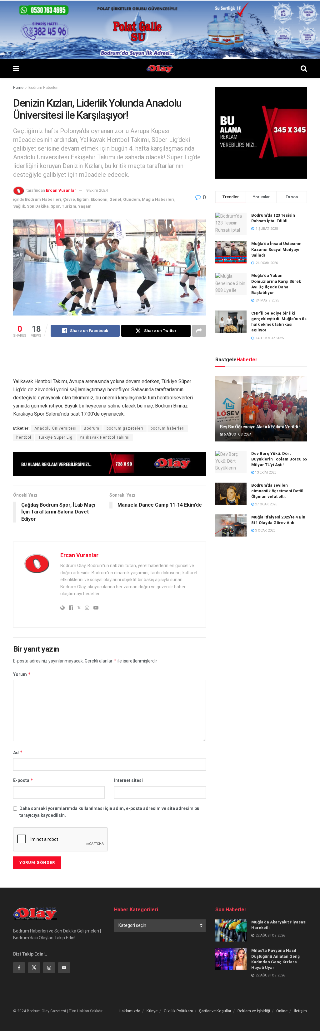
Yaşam (85, 206)
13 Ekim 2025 (265, 472)
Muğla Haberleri (158, 199)
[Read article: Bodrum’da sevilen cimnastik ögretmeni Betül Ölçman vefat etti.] (231, 494)
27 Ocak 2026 (265, 504)
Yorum (22, 674)
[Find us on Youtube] (64, 967)
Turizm (69, 206)
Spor (55, 206)
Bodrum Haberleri (43, 87)
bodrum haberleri (168, 428)
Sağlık (19, 206)
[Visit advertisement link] (109, 463)
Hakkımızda (129, 1011)
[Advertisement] (127, 362)
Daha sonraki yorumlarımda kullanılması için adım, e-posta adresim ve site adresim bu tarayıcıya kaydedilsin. (109, 812)
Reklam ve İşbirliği (254, 1011)
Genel (115, 199)
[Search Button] (304, 68)
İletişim (300, 1011)
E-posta (23, 780)
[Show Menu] (16, 68)
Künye (152, 1011)
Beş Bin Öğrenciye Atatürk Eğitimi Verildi (259, 426)
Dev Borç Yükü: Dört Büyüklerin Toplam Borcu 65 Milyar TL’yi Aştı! (279, 459)
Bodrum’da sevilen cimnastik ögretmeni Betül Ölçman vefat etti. (277, 491)
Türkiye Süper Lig (55, 437)
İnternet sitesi (128, 780)
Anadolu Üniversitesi (55, 428)
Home (18, 87)
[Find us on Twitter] (34, 967)
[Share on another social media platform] (199, 331)
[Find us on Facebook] (19, 967)
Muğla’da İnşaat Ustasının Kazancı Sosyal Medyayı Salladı (276, 249)
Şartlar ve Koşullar (215, 1011)
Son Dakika (38, 206)
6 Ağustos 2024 (237, 434)
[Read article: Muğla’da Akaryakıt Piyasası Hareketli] (231, 930)
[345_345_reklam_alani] (261, 132)
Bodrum (91, 428)
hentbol (23, 437)
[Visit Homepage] (160, 68)
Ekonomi (99, 199)
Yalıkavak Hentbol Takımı (105, 437)
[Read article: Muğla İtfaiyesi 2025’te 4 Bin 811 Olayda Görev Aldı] (231, 525)
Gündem (131, 199)
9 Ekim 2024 (97, 190)
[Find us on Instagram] (49, 967)
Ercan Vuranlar (61, 190)
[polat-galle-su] (160, 29)
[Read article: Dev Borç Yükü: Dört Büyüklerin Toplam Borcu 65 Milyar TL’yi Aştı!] (231, 462)
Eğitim (83, 199)
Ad (18, 752)
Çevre (69, 199)
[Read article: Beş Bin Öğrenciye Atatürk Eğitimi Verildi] (261, 408)
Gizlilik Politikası (178, 1011)
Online (282, 1011)
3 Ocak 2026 (264, 530)
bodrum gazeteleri (125, 428)
